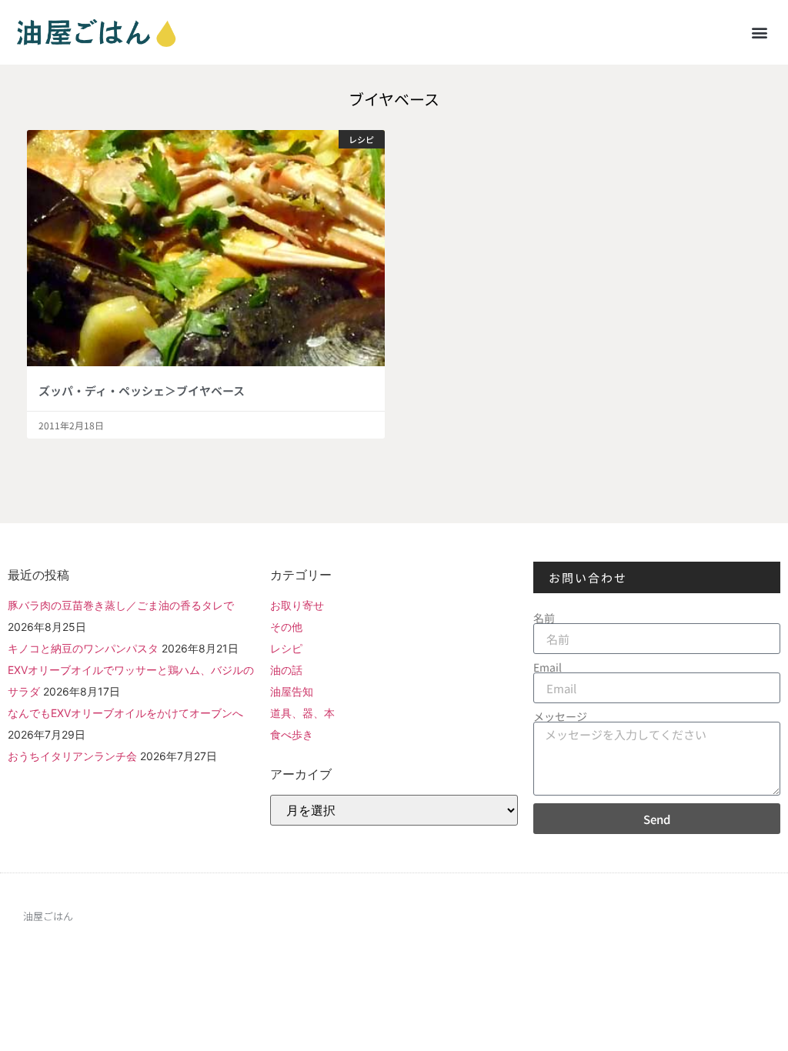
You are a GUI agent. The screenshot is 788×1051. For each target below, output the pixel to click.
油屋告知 (291, 691)
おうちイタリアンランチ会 (72, 755)
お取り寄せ (297, 605)
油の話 (286, 669)
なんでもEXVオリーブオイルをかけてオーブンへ (125, 712)
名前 (544, 617)
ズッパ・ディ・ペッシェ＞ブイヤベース (141, 390)
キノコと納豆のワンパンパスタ (83, 648)
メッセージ (560, 716)
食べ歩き (291, 734)
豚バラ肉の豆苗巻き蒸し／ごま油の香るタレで (121, 605)
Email (547, 667)
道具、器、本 (302, 712)
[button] (760, 32)
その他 (286, 626)
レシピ (286, 648)
